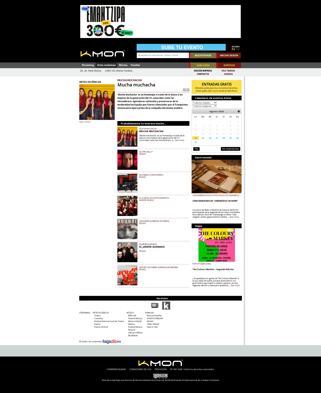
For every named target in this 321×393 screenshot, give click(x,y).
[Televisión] (155, 309)
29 (230, 138)
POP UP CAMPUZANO (201, 263)
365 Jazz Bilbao (135, 332)
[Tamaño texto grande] (187, 89)
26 (210, 138)
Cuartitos (98, 318)
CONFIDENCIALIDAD (116, 369)
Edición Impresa (203, 70)
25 (203, 138)
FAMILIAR (149, 312)
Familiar (135, 65)
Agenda (228, 74)
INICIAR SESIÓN (229, 55)
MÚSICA (130, 312)
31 (195, 142)
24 (195, 138)
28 (224, 138)
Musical (131, 329)
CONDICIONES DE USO (140, 369)
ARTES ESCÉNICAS (101, 312)
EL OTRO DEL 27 (145, 151)
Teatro (97, 315)
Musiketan (133, 335)
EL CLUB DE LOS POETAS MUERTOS (154, 197)
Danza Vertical (101, 327)
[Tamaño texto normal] (184, 89)
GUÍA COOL (203, 65)
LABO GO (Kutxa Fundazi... (119, 70)
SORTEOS (229, 65)
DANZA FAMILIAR (155, 318)
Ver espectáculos (230, 149)
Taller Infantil (153, 324)
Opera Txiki (152, 327)
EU (238, 49)
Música (123, 65)
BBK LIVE (132, 315)
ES (233, 49)
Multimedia (228, 70)
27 (217, 138)
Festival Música (135, 318)
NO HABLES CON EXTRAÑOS (151, 174)
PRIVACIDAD (161, 369)
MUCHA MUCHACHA (148, 128)
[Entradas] (166, 309)
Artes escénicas (106, 65)
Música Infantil (135, 321)
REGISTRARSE (203, 55)
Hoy (196, 149)
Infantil (150, 321)
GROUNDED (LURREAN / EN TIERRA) (154, 221)
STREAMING (84, 312)
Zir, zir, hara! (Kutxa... (91, 70)
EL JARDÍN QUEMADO (148, 244)
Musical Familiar (154, 315)
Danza (97, 324)
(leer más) (179, 140)
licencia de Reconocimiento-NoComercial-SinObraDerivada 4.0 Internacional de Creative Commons (172, 380)
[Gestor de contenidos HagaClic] (112, 341)
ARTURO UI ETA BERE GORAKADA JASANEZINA (158, 267)
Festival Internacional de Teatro (109, 321)
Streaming (88, 65)
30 (237, 138)
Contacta (203, 74)
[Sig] (239, 111)
